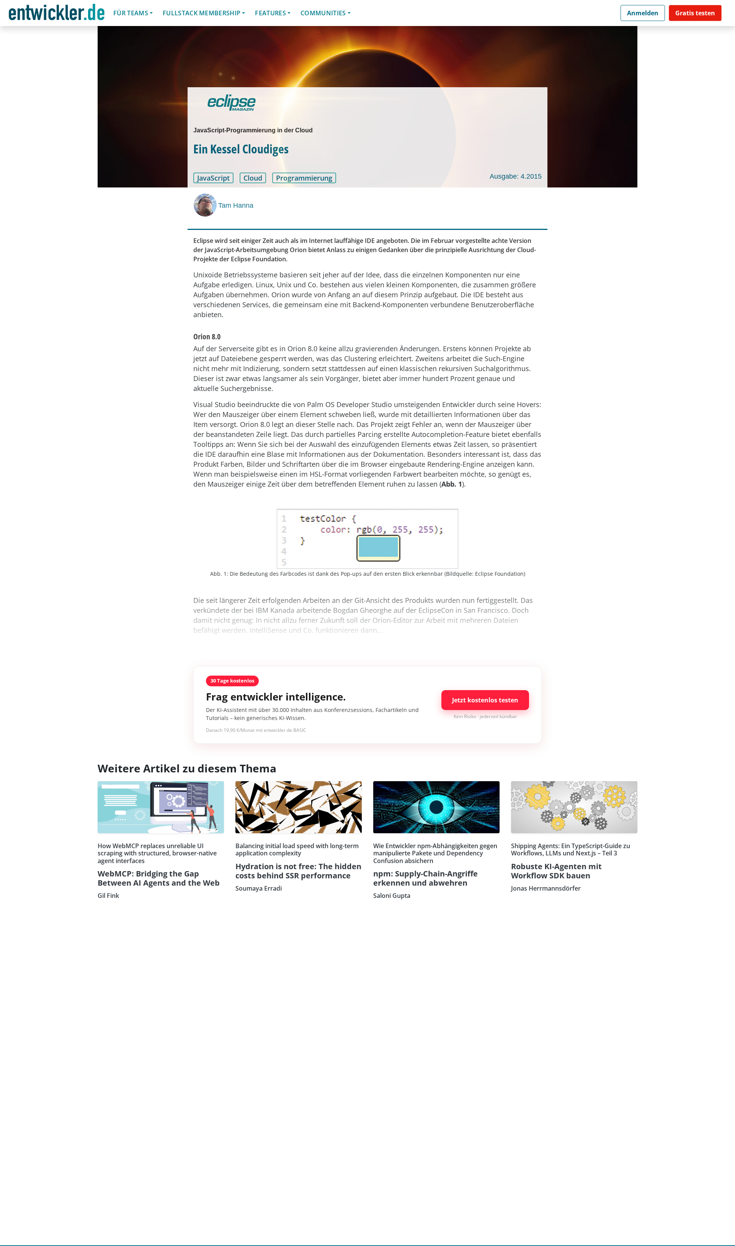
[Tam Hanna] (206, 205)
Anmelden (642, 13)
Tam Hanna (235, 205)
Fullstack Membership (201, 13)
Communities (323, 13)
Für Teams (130, 13)
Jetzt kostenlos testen (485, 700)
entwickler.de (57, 14)
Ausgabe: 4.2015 (516, 176)
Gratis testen (695, 13)
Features (270, 13)
